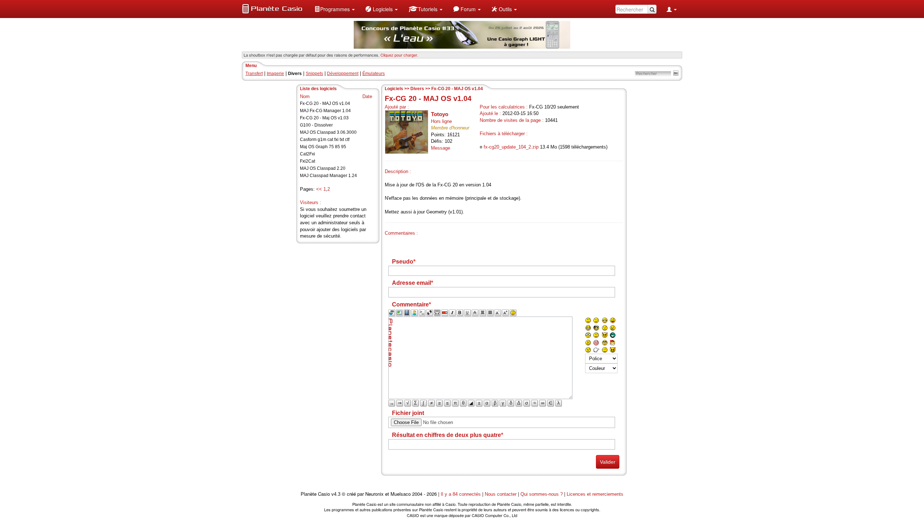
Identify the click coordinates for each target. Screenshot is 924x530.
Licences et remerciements (595, 494)
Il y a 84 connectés (461, 494)
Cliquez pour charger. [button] (399, 55)
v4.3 (335, 494)
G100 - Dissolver (316, 125)
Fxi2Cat (307, 161)
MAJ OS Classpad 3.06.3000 (328, 132)
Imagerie (275, 73)
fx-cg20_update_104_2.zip (511, 147)
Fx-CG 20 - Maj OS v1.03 (324, 117)
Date (367, 96)
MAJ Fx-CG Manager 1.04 (325, 110)
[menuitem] (334, 9)
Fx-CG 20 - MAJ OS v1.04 (325, 103)
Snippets (314, 73)
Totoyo (439, 114)
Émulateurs (373, 73)
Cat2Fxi (307, 153)
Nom (305, 96)
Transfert (254, 73)
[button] (334, 9)
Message (440, 148)
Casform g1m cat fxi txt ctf (324, 139)
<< (319, 189)
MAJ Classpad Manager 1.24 (328, 175)
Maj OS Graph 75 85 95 (323, 146)
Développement (342, 73)
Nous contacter (501, 494)
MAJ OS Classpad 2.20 (322, 168)
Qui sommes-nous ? (541, 494)
